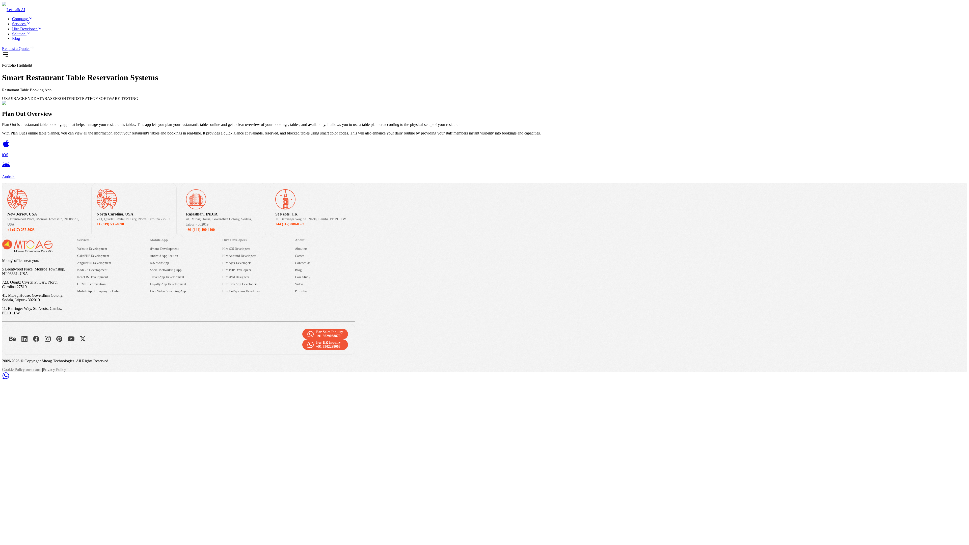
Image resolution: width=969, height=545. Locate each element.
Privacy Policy (54, 369)
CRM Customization (91, 284)
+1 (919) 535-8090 (110, 224)
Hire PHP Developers (236, 270)
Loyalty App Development (168, 284)
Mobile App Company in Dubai (98, 291)
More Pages (33, 370)
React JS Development (92, 277)
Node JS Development (92, 270)
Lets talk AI (16, 10)
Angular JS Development (94, 263)
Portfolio (301, 291)
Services (18, 24)
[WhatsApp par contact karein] (6, 378)
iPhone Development (164, 249)
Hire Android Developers (239, 256)
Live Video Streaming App (168, 291)
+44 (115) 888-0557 (289, 224)
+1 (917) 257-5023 (21, 230)
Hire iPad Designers (235, 277)
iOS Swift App (159, 263)
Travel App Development (167, 277)
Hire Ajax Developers (236, 263)
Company (20, 19)
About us (301, 249)
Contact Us (302, 263)
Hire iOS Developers (236, 249)
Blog (16, 38)
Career (299, 256)
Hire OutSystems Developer (241, 291)
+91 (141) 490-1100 (200, 230)
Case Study (302, 277)
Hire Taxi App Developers (239, 284)
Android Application (164, 256)
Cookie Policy (13, 369)
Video (299, 284)
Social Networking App (166, 270)
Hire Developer (24, 29)
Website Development (92, 249)
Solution (18, 34)
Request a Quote (15, 48)
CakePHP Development (93, 256)
